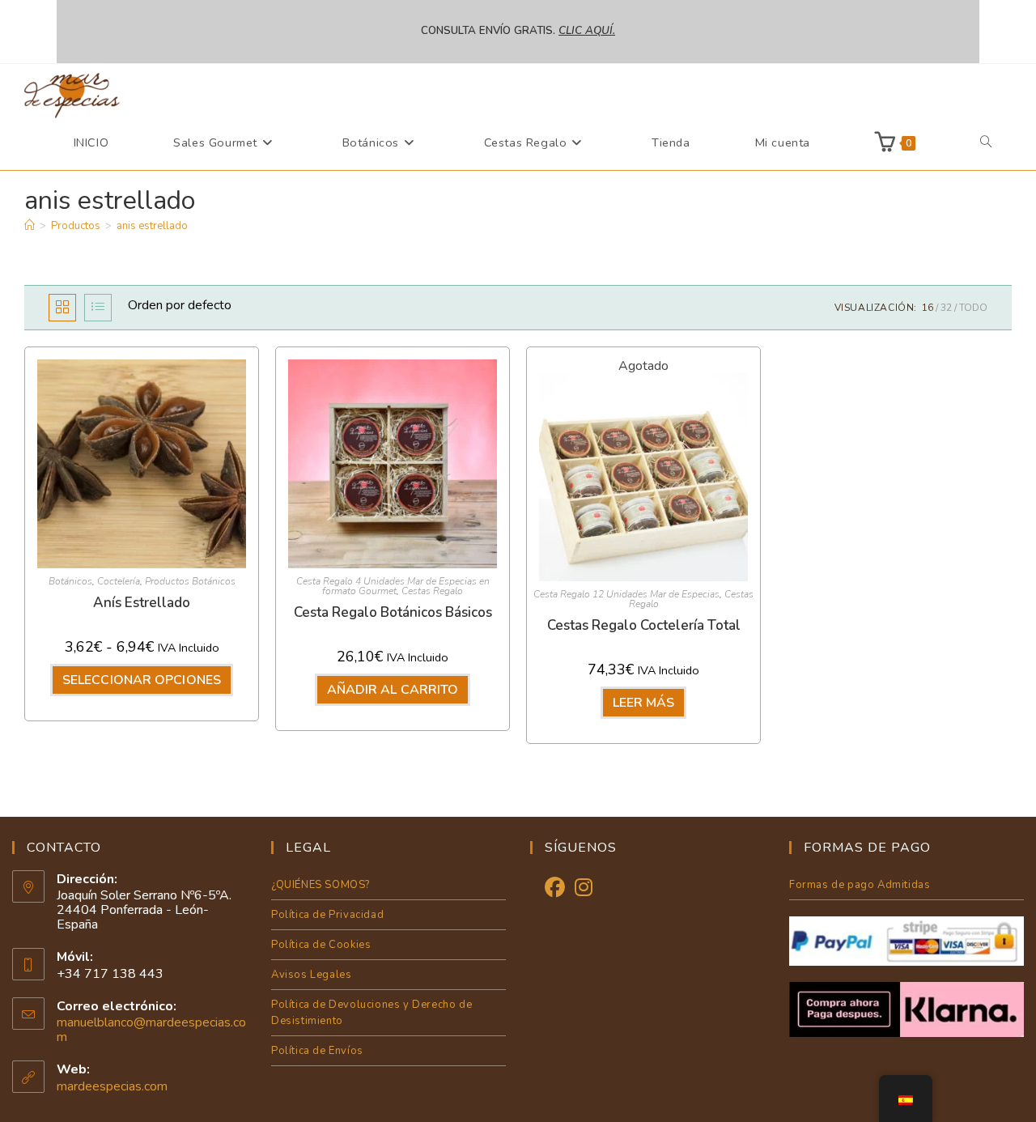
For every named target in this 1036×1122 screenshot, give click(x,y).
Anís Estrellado (141, 602)
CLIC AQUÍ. (586, 30)
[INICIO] (29, 226)
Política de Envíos (317, 1050)
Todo (973, 307)
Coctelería (118, 581)
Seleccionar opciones (141, 680)
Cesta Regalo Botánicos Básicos (393, 612)
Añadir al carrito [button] (393, 690)
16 (927, 307)
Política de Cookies (321, 944)
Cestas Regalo (432, 590)
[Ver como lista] (98, 307)
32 (946, 307)
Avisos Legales (311, 974)
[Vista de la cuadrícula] (62, 307)
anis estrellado (152, 226)
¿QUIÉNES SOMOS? (320, 885)
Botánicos (70, 581)
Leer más (644, 703)
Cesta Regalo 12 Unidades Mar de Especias (626, 594)
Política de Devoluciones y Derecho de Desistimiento (371, 1012)
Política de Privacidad (327, 914)
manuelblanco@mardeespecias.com (151, 1030)
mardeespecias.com (112, 1086)
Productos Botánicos (190, 581)
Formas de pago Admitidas (859, 885)
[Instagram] (583, 888)
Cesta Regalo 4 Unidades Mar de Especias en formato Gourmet (393, 586)
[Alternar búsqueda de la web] (986, 142)
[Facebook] (555, 888)
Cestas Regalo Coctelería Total (644, 625)
